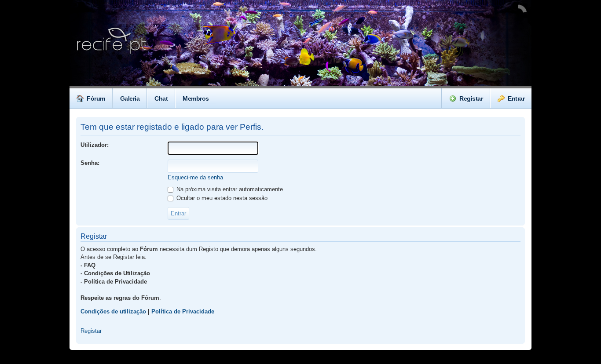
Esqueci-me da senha (195, 177)
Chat (161, 98)
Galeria (130, 98)
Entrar (516, 98)
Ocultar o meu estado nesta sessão (221, 198)
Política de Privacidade (182, 311)
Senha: (90, 163)
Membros (196, 98)
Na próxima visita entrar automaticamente (229, 189)
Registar (471, 98)
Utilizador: (95, 145)
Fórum (96, 98)
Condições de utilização (113, 311)
